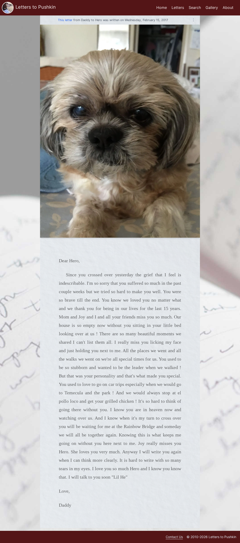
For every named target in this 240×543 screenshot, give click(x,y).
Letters (178, 7)
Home (161, 7)
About (228, 7)
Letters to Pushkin (35, 7)
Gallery (212, 7)
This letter (65, 20)
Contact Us (174, 537)
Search (195, 7)
